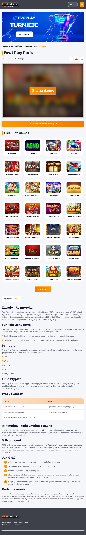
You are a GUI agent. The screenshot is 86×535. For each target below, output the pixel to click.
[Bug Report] (76, 58)
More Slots (43, 289)
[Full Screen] (82, 58)
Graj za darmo (43, 90)
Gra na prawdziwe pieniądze (43, 123)
